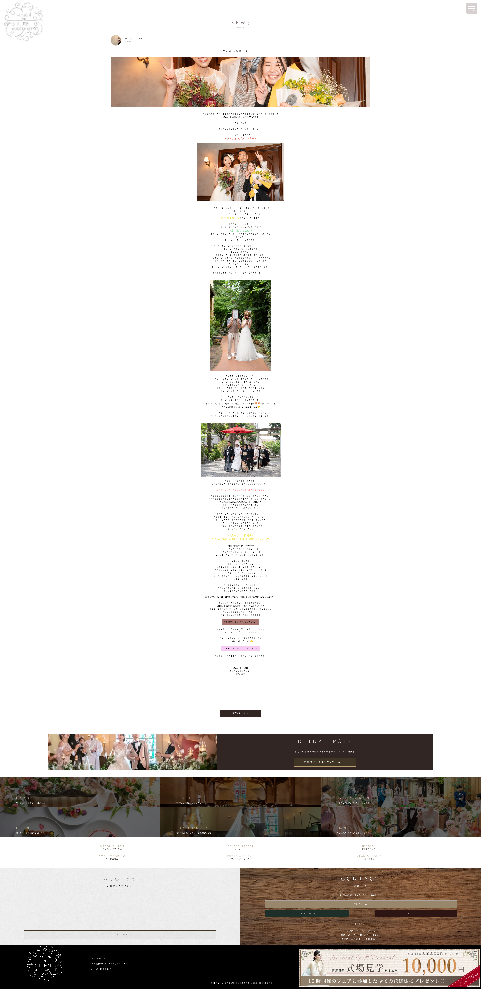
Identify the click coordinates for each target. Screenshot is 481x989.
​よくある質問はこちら (360, 924)
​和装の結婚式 (369, 859)
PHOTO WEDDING (240, 856)
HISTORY (369, 846)
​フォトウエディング (240, 859)
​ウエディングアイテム (112, 849)
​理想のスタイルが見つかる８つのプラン (354, 833)
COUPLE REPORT (240, 846)
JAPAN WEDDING (368, 856)
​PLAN (342, 828)
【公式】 (212, 983)
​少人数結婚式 (112, 859)
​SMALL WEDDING (112, 856)
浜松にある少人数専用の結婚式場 (230, 983)
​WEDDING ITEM (112, 846)
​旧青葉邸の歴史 (368, 849)
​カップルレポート (240, 849)
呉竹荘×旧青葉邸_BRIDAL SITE (258, 983)
